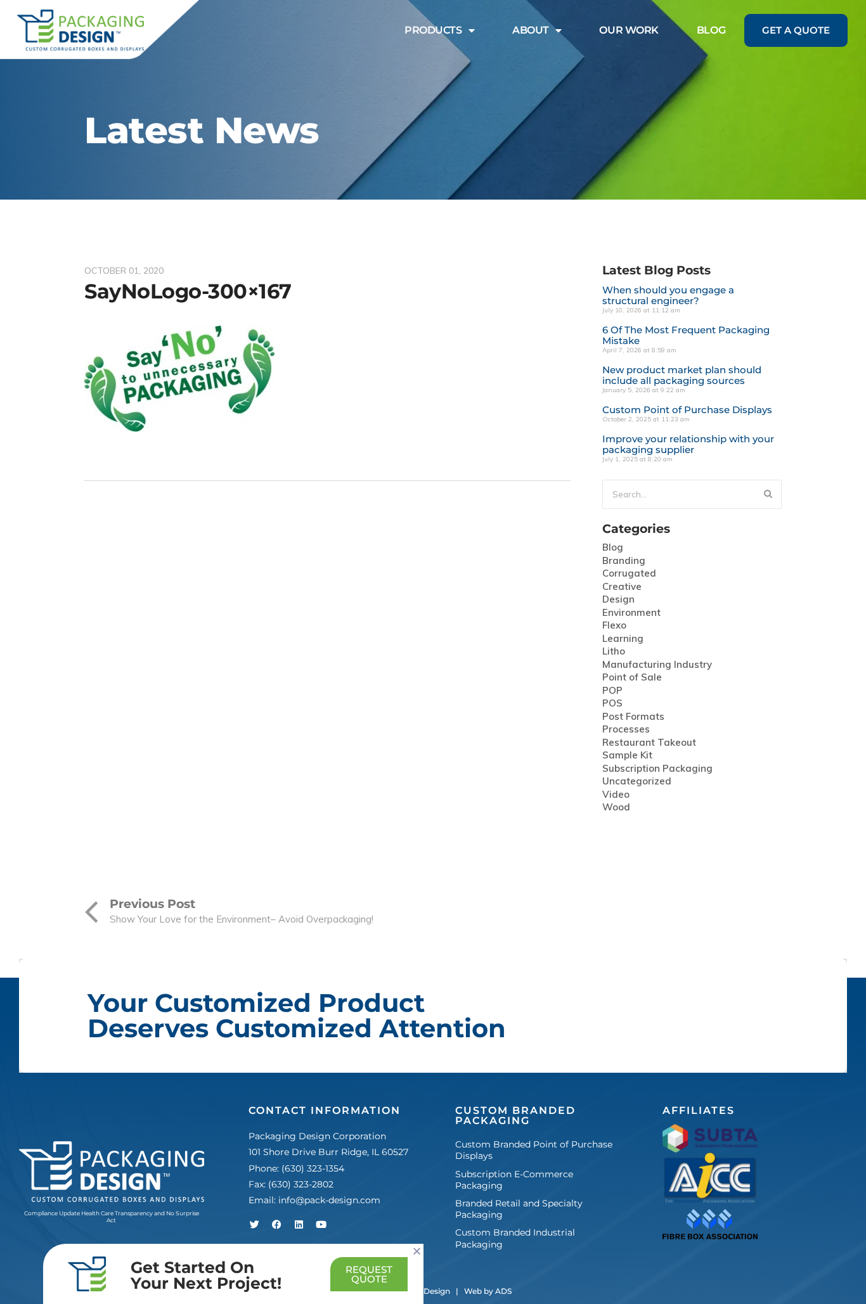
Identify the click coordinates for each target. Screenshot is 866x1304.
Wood (616, 807)
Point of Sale (632, 677)
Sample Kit (627, 755)
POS (612, 703)
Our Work (628, 30)
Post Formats (633, 717)
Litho (613, 651)
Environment (631, 613)
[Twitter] (254, 1224)
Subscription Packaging (657, 769)
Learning (622, 639)
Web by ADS (488, 1291)
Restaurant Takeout (649, 743)
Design (618, 599)
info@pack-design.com (329, 1200)
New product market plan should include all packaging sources (681, 375)
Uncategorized (636, 781)
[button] (417, 1251)
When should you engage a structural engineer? (668, 295)
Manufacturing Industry (657, 665)
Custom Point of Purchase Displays (687, 409)
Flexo (614, 625)
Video (616, 794)
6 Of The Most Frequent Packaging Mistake (686, 335)
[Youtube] (321, 1224)
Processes (626, 729)
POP (612, 691)
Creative (622, 587)
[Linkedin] (299, 1224)
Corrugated (629, 573)
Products (433, 30)
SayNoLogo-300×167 (188, 291)
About (530, 30)
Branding (623, 561)
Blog (711, 30)
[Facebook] (277, 1224)
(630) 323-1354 (312, 1168)
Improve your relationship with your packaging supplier (688, 444)
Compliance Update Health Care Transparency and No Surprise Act (111, 1217)
